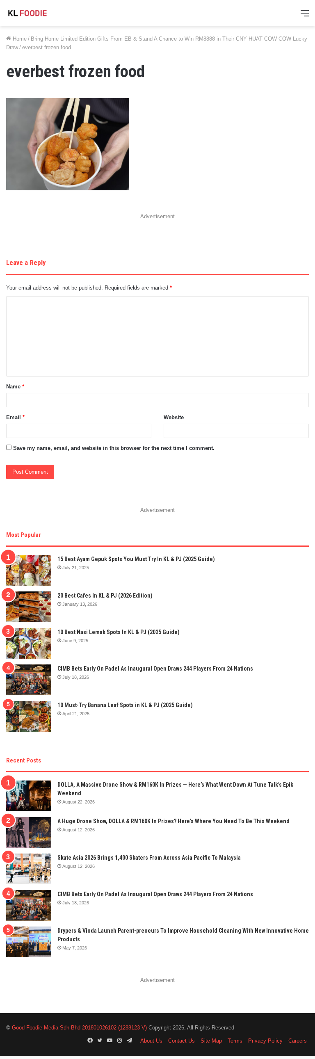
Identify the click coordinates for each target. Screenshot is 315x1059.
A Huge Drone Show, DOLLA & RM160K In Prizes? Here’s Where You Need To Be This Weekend (173, 821)
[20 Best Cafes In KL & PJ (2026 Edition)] (28, 606)
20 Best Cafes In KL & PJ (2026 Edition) (105, 595)
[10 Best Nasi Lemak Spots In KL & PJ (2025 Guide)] (28, 643)
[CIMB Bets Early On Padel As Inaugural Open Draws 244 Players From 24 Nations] (28, 679)
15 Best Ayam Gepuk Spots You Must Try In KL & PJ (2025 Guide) (136, 559)
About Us (151, 1041)
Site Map (211, 1041)
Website (174, 417)
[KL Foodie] (45, 13)
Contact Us (181, 1041)
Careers (297, 1041)
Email (15, 417)
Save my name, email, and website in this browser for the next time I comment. (114, 448)
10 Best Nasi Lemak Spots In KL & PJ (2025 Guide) (118, 632)
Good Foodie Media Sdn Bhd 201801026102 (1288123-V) (79, 1028)
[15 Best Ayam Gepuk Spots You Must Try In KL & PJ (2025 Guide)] (28, 570)
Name (15, 386)
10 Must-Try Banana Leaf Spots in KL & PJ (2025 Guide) (125, 705)
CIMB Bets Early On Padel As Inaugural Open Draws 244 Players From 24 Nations (155, 668)
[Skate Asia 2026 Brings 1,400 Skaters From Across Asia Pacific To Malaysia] (28, 869)
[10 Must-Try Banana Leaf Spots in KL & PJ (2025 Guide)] (28, 716)
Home (19, 39)
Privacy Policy (265, 1041)
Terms (235, 1041)
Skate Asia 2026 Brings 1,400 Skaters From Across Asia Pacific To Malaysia (149, 857)
